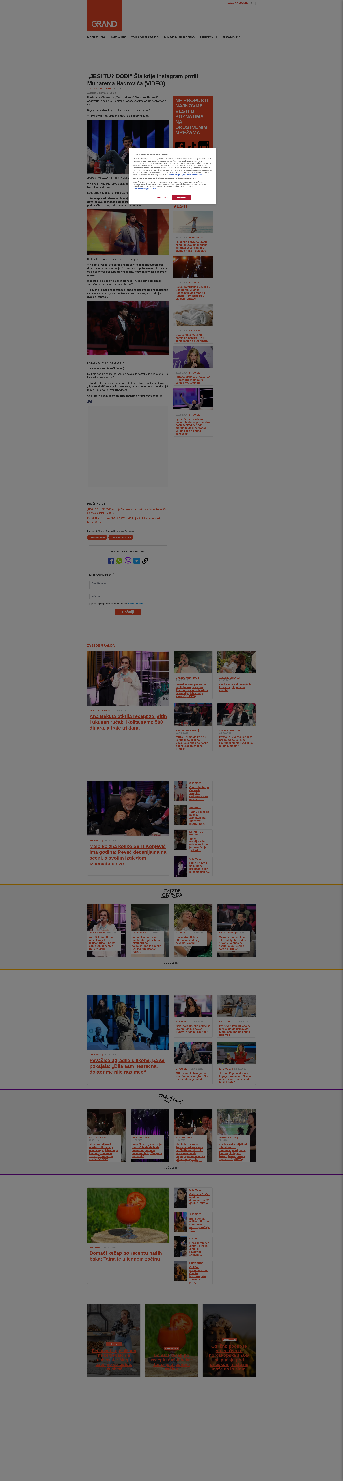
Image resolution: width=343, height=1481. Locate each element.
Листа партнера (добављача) (144, 189)
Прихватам (181, 197)
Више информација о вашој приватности (185, 175)
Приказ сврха (162, 197)
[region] (172, 176)
